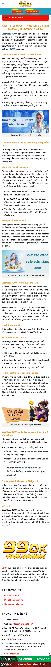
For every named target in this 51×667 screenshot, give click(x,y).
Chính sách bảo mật (13, 604)
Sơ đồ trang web (11, 654)
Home (6, 17)
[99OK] (25, 4)
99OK (12, 49)
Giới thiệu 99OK (11, 596)
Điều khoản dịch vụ (13, 600)
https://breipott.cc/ (23, 624)
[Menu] (3, 4)
